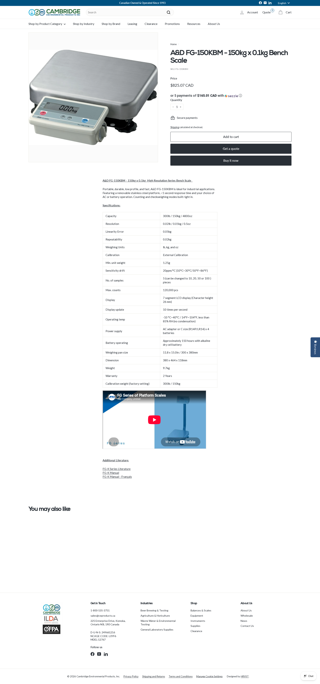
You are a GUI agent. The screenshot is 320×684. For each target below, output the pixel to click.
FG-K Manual (111, 472)
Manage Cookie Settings (209, 676)
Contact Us (247, 625)
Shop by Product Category (46, 23)
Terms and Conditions (181, 676)
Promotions (172, 23)
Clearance (151, 23)
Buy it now (231, 160)
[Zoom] (93, 97)
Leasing (132, 23)
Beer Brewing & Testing (154, 610)
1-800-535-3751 (100, 610)
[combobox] (130, 12)
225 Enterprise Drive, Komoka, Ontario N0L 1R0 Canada (108, 622)
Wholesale (247, 615)
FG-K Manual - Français (117, 476)
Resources (193, 23)
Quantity (176, 100)
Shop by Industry (83, 23)
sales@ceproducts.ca (103, 615)
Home (173, 44)
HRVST (245, 676)
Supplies (195, 625)
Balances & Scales (201, 610)
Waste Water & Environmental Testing (158, 622)
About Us (214, 23)
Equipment (197, 615)
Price (173, 78)
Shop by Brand (111, 23)
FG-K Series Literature (117, 468)
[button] (230, 95)
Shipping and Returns (153, 676)
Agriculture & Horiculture (155, 615)
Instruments (198, 620)
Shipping (174, 127)
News (244, 620)
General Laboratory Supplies (157, 629)
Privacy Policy (131, 676)
